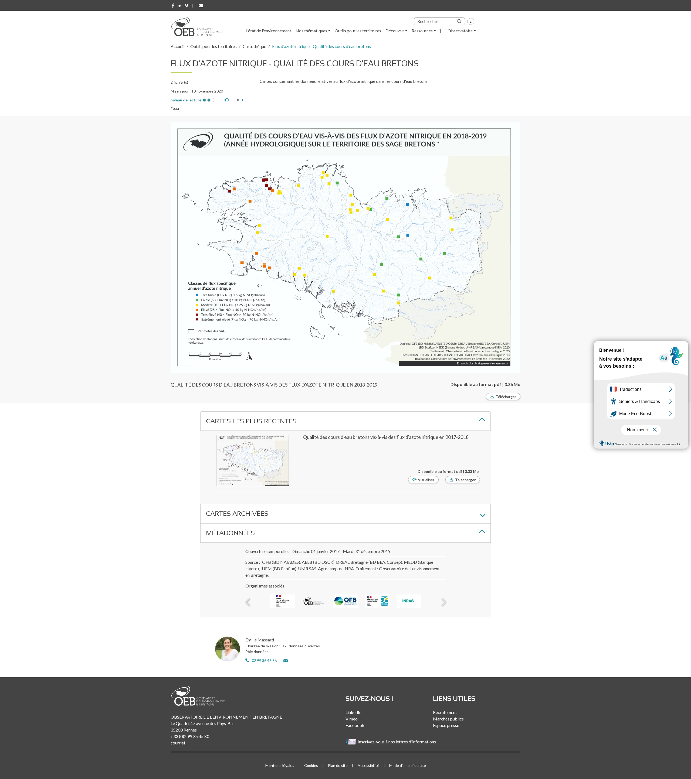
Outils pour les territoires (358, 30)
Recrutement (445, 712)
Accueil (177, 46)
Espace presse (446, 725)
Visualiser (426, 479)
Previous (248, 602)
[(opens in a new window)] (173, 6)
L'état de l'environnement (268, 30)
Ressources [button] (422, 30)
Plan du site (338, 765)
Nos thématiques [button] (311, 30)
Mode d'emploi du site (407, 765)
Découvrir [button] (394, 30)
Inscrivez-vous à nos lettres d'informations (397, 741)
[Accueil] (199, 26)
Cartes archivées (237, 513)
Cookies (311, 765)
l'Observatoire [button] (459, 30)
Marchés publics (448, 718)
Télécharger (506, 396)
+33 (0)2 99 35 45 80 (190, 736)
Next (443, 602)
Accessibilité (368, 765)
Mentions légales (279, 765)
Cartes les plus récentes (251, 421)
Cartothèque (254, 46)
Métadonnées (230, 533)
